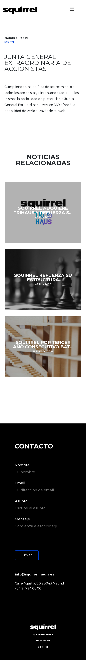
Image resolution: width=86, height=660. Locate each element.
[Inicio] (21, 10)
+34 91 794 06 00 (28, 588)
